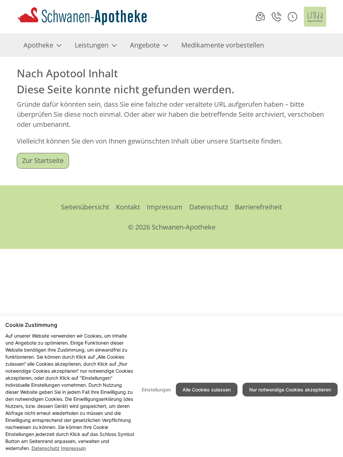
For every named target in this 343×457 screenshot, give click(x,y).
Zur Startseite (43, 160)
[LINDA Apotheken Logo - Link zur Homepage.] (315, 17)
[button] (292, 16)
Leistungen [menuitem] (92, 45)
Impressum (165, 206)
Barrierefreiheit (258, 206)
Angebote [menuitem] (145, 45)
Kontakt (128, 206)
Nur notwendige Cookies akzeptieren (290, 389)
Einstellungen (156, 389)
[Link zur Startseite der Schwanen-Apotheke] (82, 17)
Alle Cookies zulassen (207, 389)
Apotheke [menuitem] (38, 45)
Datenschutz (208, 206)
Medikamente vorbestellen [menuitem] (222, 45)
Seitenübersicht (85, 206)
